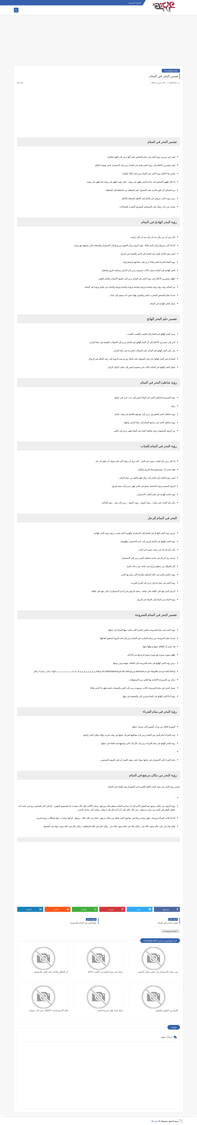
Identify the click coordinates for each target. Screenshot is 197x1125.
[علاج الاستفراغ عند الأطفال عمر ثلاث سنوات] (43, 997)
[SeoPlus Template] (181, 1121)
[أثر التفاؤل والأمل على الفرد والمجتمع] (43, 958)
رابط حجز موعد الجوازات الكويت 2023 (105, 971)
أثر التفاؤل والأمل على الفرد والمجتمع (51, 971)
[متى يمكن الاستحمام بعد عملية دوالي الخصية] (153, 958)
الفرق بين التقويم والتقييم (167, 1010)
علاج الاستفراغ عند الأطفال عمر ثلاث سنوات (48, 1010)
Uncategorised (171, 70)
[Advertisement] (98, 41)
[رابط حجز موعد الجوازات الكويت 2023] (98, 958)
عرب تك (154, 1121)
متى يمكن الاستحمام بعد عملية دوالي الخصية (158, 971)
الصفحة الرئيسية (135, 2)
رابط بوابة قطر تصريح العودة (110, 1010)
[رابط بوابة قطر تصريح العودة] (98, 997)
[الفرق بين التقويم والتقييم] (153, 997)
